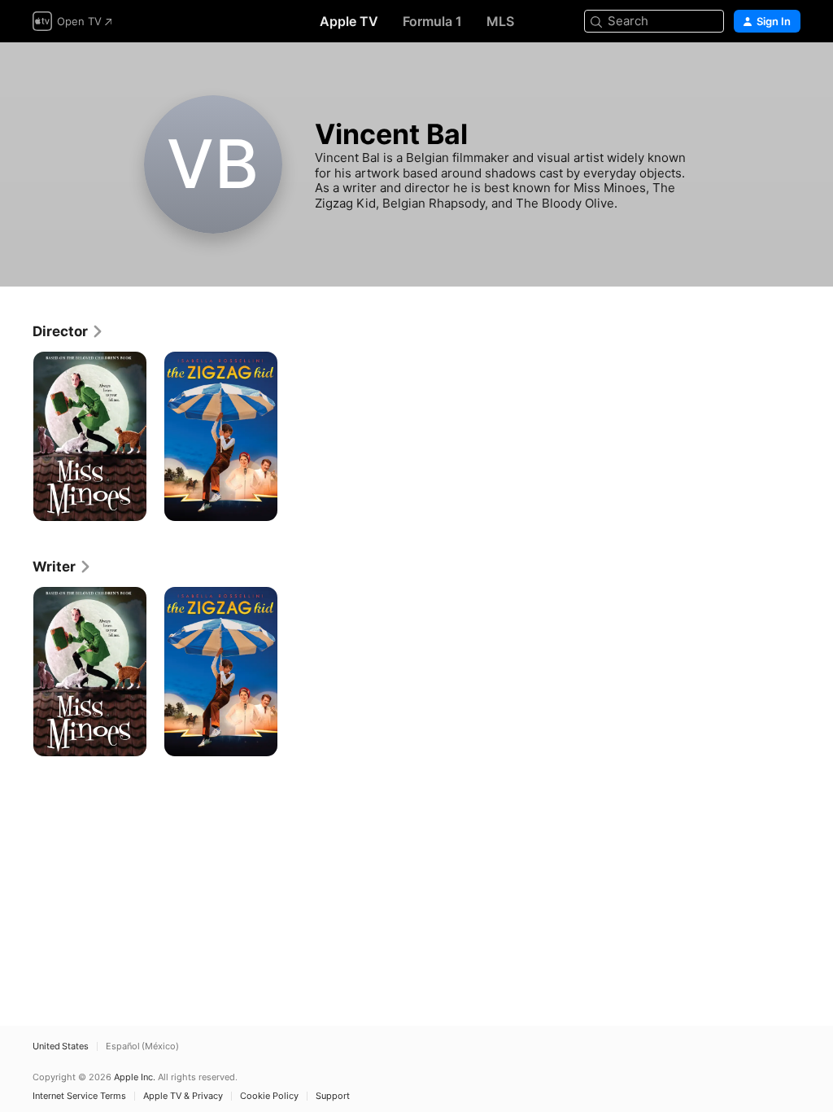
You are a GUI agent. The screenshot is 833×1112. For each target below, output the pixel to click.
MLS (500, 21)
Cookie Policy (269, 1096)
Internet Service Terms (79, 1096)
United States (61, 1046)
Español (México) (142, 1046)
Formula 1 (432, 21)
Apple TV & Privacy (183, 1096)
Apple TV (349, 21)
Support (333, 1096)
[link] (68, 331)
